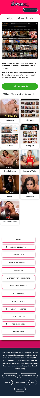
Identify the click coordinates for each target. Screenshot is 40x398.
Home (18, 239)
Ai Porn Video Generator (18, 286)
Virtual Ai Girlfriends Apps (18, 262)
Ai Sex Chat (18, 270)
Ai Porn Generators (31, 10)
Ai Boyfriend (18, 254)
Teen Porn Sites (18, 324)
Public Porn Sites (18, 316)
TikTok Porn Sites (18, 301)
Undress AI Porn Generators (18, 278)
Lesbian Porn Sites (18, 309)
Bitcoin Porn (18, 331)
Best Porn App (18, 294)
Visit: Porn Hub (20, 86)
